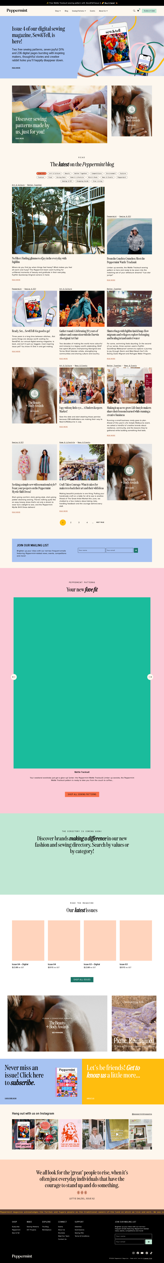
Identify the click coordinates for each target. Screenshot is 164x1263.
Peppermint (122, 177)
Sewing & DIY (67, 181)
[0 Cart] (138, 11)
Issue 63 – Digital (92, 964)
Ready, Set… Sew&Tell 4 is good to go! (31, 331)
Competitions (97, 173)
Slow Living (97, 181)
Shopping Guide (82, 181)
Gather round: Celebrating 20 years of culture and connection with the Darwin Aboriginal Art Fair (79, 334)
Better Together (80, 173)
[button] (14, 677)
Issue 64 (52, 964)
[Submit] (136, 550)
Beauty (67, 173)
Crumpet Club (147, 1258)
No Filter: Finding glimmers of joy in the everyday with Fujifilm (39, 260)
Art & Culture (54, 173)
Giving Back (61, 177)
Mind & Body (92, 177)
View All (41, 173)
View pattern (82, 683)
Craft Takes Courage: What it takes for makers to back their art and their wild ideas (81, 486)
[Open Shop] (60, 10)
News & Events (107, 177)
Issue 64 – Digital (20, 964)
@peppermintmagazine (142, 1114)
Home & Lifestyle (77, 177)
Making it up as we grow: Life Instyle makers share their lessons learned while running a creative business (129, 411)
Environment (110, 173)
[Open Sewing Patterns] (85, 10)
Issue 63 (124, 964)
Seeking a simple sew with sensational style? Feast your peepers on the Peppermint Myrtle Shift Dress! (34, 488)
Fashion (41, 177)
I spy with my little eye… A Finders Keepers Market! (80, 409)
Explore (123, 173)
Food (50, 177)
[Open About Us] (107, 10)
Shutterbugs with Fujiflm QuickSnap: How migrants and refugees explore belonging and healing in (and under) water (128, 334)
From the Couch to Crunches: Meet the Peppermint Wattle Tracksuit (126, 260)
